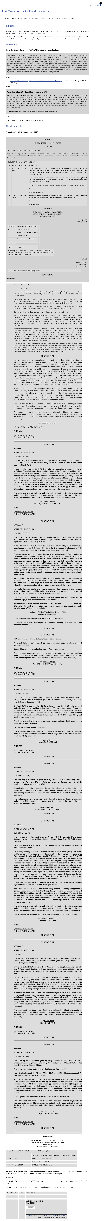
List (59, 1215)
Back (42, 1215)
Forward (48, 1215)
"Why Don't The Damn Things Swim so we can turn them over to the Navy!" (36, 81)
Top (37, 1215)
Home (98, 3)
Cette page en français (92, 5)
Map (55, 1215)
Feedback (30, 1215)
